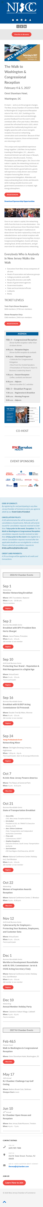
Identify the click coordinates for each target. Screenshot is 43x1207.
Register (8, 608)
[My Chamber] (30, 20)
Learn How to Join (14, 1182)
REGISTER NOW (12, 195)
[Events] (13, 20)
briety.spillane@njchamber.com (15, 548)
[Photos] (17, 20)
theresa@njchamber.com (19, 1166)
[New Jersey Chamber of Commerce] (21, 13)
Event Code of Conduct (21, 512)
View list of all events (21, 34)
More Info (8, 791)
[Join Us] (26, 20)
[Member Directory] (21, 20)
